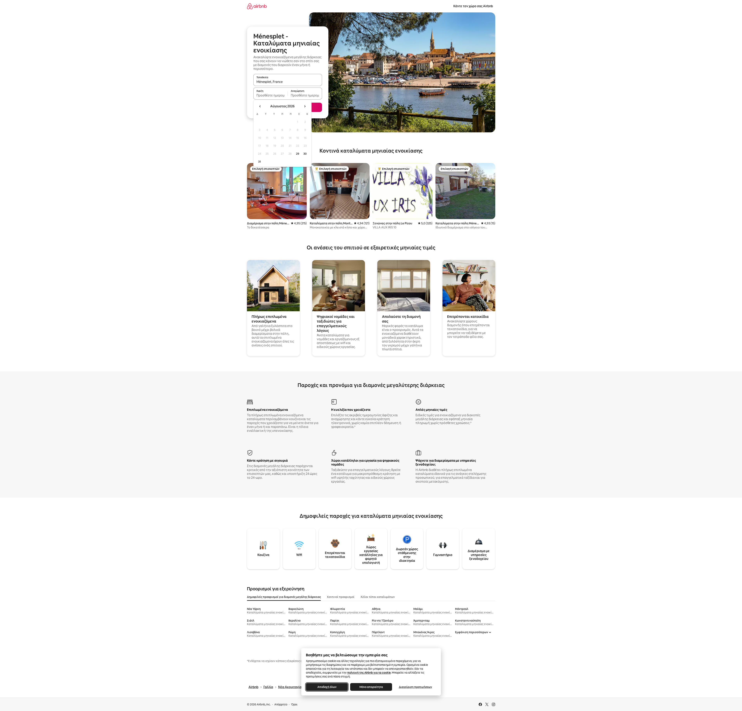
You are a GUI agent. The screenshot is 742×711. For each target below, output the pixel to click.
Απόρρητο (280, 704)
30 (305, 153)
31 (259, 161)
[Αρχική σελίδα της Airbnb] (257, 6)
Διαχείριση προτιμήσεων (415, 687)
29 (297, 153)
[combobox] (287, 81)
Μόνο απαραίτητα (371, 687)
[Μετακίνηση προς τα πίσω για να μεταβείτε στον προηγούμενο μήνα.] (260, 106)
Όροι (294, 704)
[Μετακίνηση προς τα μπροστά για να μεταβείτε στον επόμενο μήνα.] (305, 106)
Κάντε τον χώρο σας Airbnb (473, 6)
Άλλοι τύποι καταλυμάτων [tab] (378, 597)
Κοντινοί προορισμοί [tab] (340, 597)
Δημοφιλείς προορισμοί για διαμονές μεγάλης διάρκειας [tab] (284, 597)
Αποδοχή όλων (326, 687)
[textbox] (270, 95)
